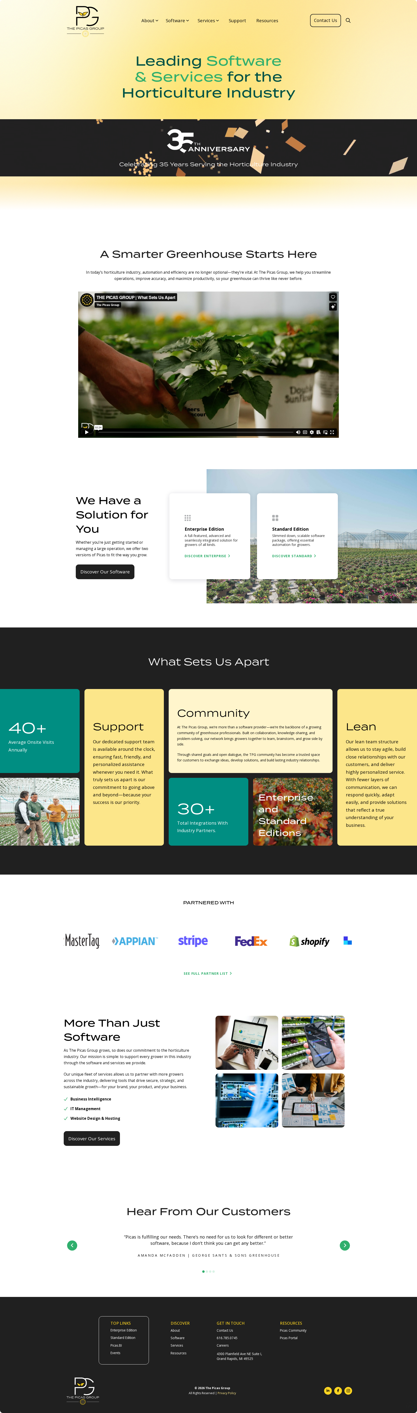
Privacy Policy (227, 1393)
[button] (149, 20)
